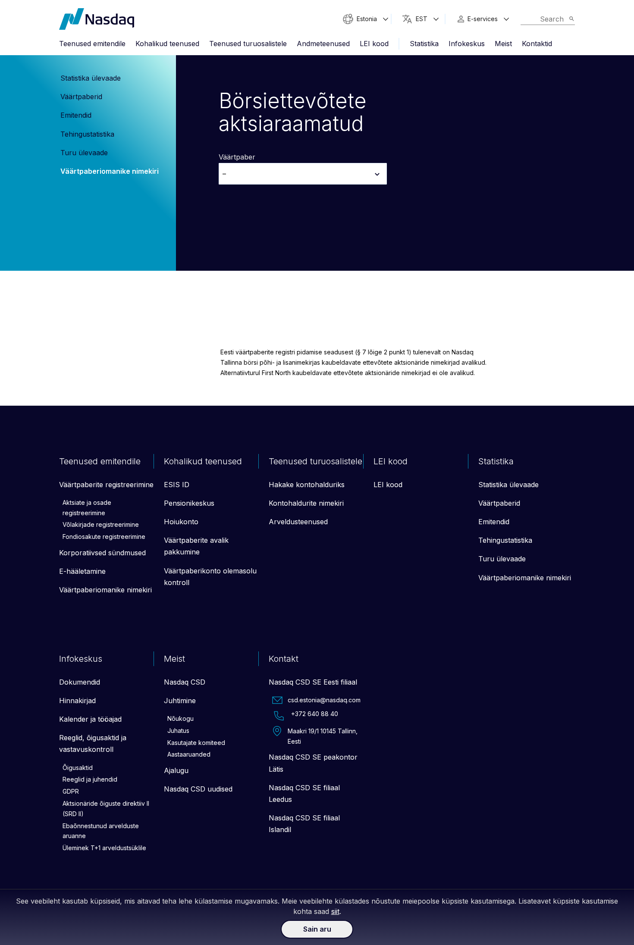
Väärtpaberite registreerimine (106, 484)
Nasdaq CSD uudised (198, 789)
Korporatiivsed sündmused (102, 552)
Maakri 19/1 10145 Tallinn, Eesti (323, 736)
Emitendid (75, 115)
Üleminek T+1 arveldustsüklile (104, 847)
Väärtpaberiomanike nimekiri (109, 171)
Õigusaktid (78, 767)
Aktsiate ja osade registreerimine (87, 507)
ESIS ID (176, 484)
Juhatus (178, 730)
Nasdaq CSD (184, 682)
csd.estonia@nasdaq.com (324, 700)
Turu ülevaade (84, 152)
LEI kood (374, 43)
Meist (503, 43)
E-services (483, 18)
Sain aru (317, 929)
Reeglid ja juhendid (90, 779)
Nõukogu (180, 718)
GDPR (71, 791)
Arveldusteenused (298, 521)
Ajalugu (176, 770)
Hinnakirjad (77, 700)
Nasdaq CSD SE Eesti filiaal (313, 682)
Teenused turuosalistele (248, 43)
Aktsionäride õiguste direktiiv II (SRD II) (106, 808)
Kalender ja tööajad (90, 719)
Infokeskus (467, 43)
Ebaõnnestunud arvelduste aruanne (101, 831)
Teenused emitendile (92, 43)
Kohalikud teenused (167, 43)
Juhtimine (180, 700)
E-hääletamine (82, 571)
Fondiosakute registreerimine (104, 536)
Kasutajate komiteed (196, 742)
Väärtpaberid (81, 96)
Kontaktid (537, 43)
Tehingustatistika (87, 134)
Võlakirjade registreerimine (101, 524)
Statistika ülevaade (90, 78)
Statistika (424, 43)
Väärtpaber (237, 157)
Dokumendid (79, 682)
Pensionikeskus (189, 503)
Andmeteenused (323, 43)
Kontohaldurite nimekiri (306, 503)
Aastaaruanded (188, 754)
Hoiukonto (181, 521)
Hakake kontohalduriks (307, 484)
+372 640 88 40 (314, 713)
